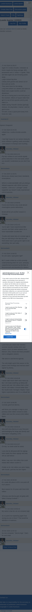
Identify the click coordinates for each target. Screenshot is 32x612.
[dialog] (16, 306)
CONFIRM (10, 337)
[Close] (28, 273)
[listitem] (16, 303)
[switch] (25, 308)
